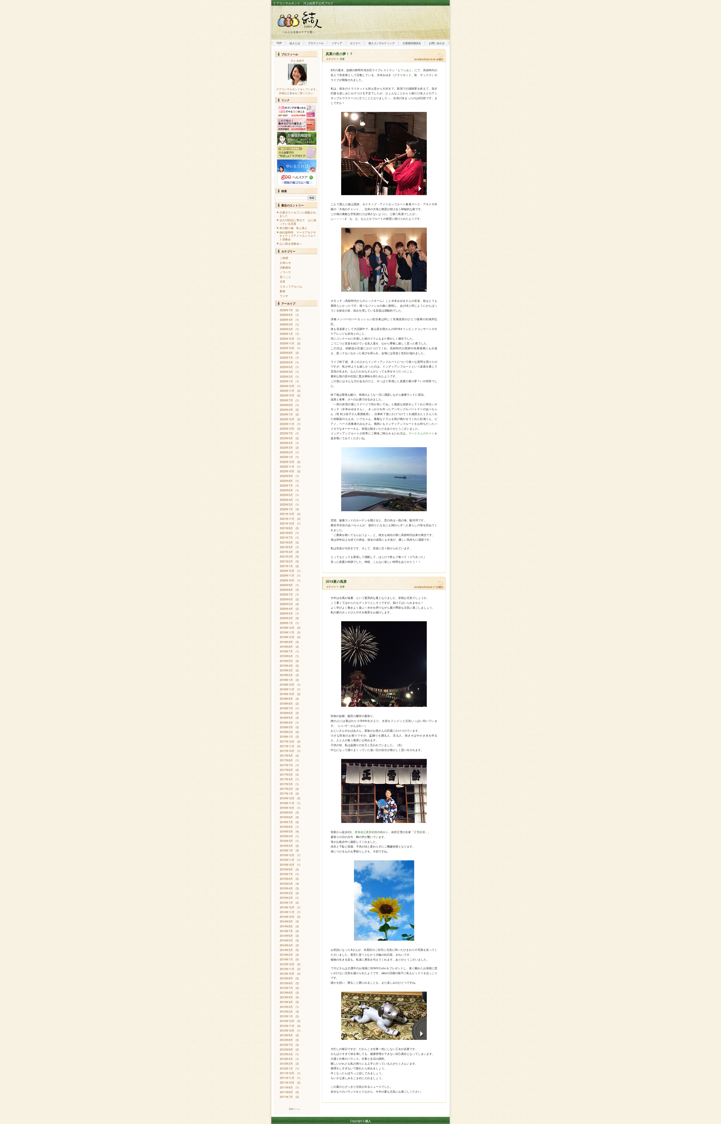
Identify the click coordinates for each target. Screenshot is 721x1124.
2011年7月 (286, 1097)
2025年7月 (286, 357)
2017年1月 (286, 793)
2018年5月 (286, 717)
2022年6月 (286, 490)
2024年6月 (286, 405)
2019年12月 (287, 628)
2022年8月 (286, 481)
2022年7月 (286, 485)
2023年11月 (287, 424)
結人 (368, 1121)
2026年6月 (286, 315)
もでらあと (404, 70)
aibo (383, 968)
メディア (337, 43)
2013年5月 (286, 997)
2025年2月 (286, 376)
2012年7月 (286, 1045)
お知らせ (285, 262)
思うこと (285, 277)
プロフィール (316, 43)
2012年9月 (286, 1035)
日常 (282, 281)
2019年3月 (286, 670)
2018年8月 (286, 703)
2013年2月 (286, 1011)
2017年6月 (286, 770)
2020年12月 (287, 571)
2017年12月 (287, 741)
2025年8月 (286, 353)
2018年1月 (286, 736)
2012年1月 (286, 1068)
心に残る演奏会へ (290, 243)
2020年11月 (287, 575)
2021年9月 (286, 528)
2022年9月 (286, 476)
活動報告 (285, 267)
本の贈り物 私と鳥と (293, 228)
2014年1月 (286, 959)
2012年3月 (286, 1059)
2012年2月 (286, 1063)
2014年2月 (286, 954)
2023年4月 (286, 443)
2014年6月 (286, 936)
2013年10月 (287, 973)
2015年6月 (286, 879)
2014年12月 (287, 907)
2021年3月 (286, 556)
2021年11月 (287, 519)
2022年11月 (287, 466)
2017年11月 (287, 746)
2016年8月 (286, 817)
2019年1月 (286, 680)
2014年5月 (286, 940)
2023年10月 (287, 428)
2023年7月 (286, 433)
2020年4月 (286, 609)
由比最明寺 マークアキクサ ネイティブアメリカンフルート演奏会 (299, 235)
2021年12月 (287, 514)
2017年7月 (286, 765)
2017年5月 (286, 774)
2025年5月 (286, 367)
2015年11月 (287, 860)
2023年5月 (286, 438)
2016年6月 (286, 827)
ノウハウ (285, 272)
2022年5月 (286, 495)
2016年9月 (286, 812)
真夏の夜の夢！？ (339, 53)
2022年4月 (286, 500)
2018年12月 (287, 684)
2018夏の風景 (336, 581)
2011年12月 (287, 1073)
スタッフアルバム (291, 286)
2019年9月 (286, 642)
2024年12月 (287, 386)
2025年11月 (287, 343)
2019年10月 (287, 637)
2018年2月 (286, 732)
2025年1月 (286, 381)
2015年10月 (287, 865)
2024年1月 (286, 414)
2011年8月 (286, 1092)
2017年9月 (286, 755)
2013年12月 (287, 964)
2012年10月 (287, 1030)
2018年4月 (286, 722)
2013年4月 (286, 1002)
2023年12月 (287, 419)
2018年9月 (286, 699)
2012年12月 (287, 1021)
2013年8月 (286, 983)
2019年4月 (286, 665)
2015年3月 (286, 893)
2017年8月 (286, 760)
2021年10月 (287, 523)
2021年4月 (286, 552)
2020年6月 (286, 599)
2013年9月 (286, 978)
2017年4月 (286, 779)
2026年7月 (286, 310)
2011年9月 (286, 1087)
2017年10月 (287, 751)
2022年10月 (287, 471)
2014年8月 (286, 926)
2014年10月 (287, 917)
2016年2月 (286, 846)
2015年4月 (286, 888)
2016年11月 (287, 803)
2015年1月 (286, 902)
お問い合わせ (437, 43)
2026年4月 (286, 320)
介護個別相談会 (412, 43)
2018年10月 (287, 694)
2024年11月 (287, 391)
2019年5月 (286, 661)
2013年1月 (286, 1016)
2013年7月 (286, 988)
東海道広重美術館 (366, 832)
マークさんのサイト (421, 433)
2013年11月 (287, 969)
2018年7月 (286, 708)
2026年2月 (286, 329)
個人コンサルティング (381, 43)
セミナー (355, 43)
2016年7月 (286, 822)
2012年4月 (286, 1054)
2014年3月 (286, 950)
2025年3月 (286, 372)
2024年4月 (286, 409)
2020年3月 (286, 613)
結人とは (295, 43)
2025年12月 (287, 338)
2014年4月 (286, 945)
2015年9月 (286, 869)
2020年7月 (286, 594)
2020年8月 (286, 590)
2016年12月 (287, 798)
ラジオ (284, 296)
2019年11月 (287, 632)
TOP (279, 43)
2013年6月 (286, 992)
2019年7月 (286, 651)
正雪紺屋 (419, 832)
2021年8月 (286, 533)
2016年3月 (286, 841)
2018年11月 (287, 689)
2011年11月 (287, 1078)
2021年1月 (286, 566)
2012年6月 (286, 1049)
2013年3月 (286, 1007)
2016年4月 (286, 836)
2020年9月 (286, 585)
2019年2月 (286, 675)
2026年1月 (286, 334)
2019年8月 (286, 646)
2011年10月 (287, 1082)
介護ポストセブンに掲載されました (297, 214)
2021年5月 (286, 547)
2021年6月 (286, 542)
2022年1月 (286, 509)
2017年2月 (286, 789)
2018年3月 (286, 727)
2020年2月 (286, 618)
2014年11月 (287, 912)
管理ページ (294, 1108)
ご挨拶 (284, 258)
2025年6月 (286, 362)
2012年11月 (287, 1026)
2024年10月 (287, 395)
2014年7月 (286, 931)
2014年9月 (286, 921)
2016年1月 (286, 850)
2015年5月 (286, 883)
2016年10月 (287, 808)
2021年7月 (286, 537)
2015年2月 (286, 898)
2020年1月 (286, 623)
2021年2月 (286, 561)
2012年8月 (286, 1040)
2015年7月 (286, 874)
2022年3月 (286, 504)
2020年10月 (287, 580)
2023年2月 (286, 452)
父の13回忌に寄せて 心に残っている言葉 (297, 221)
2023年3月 (286, 447)
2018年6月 (286, 713)
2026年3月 (286, 324)
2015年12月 (287, 855)
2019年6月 (286, 656)
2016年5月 (286, 831)
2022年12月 (287, 462)
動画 (282, 291)
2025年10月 (287, 348)
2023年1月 (286, 457)
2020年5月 (286, 604)
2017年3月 (286, 784)
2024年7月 (286, 400)
